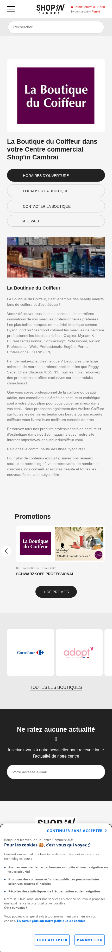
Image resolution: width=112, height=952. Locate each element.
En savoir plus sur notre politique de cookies (51, 921)
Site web (30, 221)
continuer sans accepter (75, 830)
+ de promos (56, 592)
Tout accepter (51, 939)
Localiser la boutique (46, 191)
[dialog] (56, 888)
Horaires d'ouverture (46, 176)
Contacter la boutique (47, 206)
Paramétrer (89, 939)
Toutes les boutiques (56, 687)
